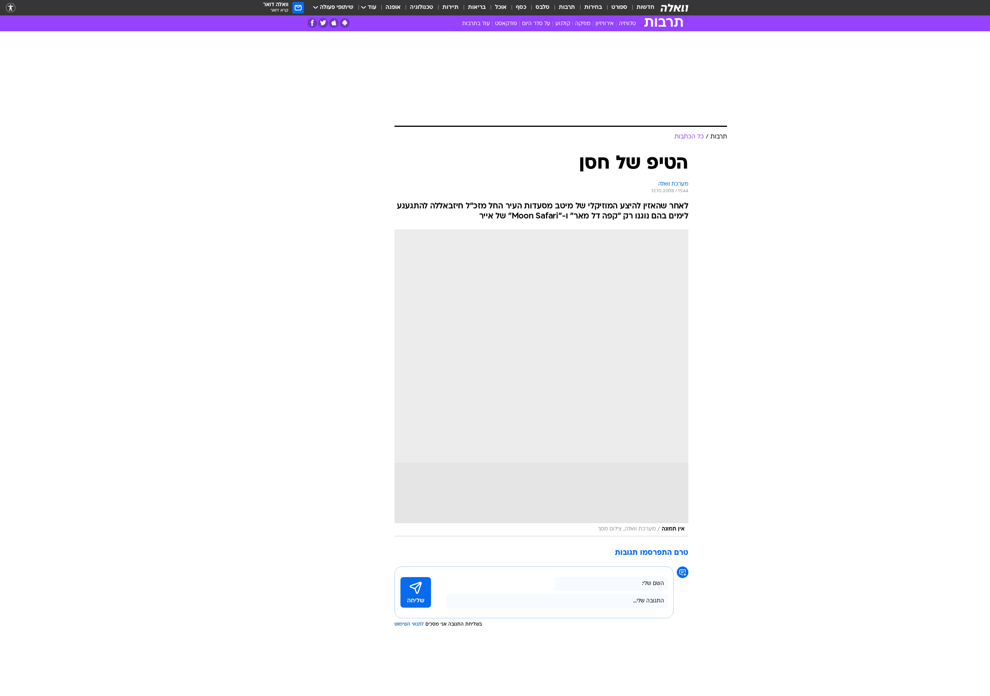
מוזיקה (583, 23)
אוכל (501, 7)
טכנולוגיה (421, 7)
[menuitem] (640, 7)
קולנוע (562, 23)
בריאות (477, 7)
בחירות (593, 7)
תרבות (567, 7)
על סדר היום (536, 23)
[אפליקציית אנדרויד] (345, 23)
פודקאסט (506, 23)
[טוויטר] (323, 23)
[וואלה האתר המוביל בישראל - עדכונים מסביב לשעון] (674, 8)
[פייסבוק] (312, 23)
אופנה (393, 7)
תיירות (450, 7)
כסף (521, 7)
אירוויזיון (605, 23)
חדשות (645, 7)
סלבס (543, 7)
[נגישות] (10, 8)
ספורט (619, 7)
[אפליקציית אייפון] (334, 23)
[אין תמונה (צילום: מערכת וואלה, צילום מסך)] (541, 382)
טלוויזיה (627, 23)
